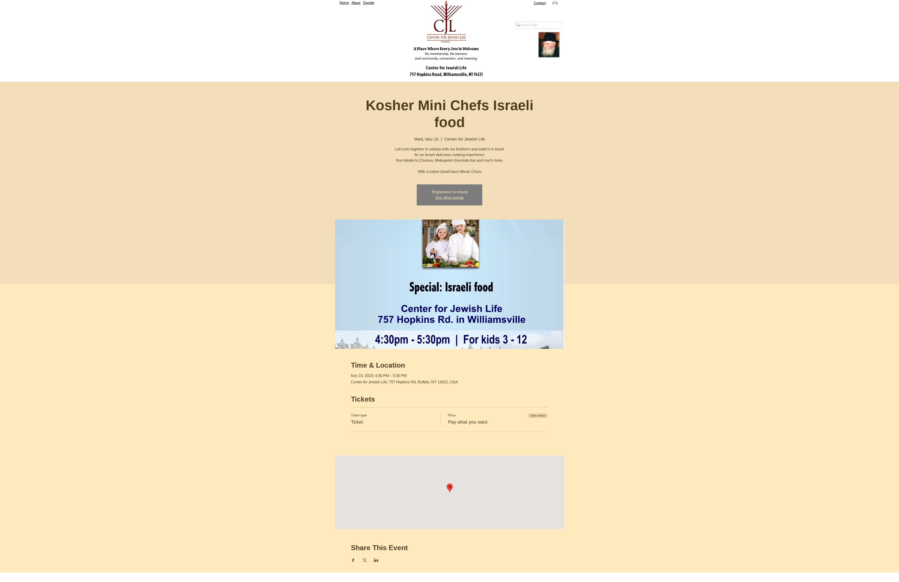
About (355, 3)
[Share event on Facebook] (353, 560)
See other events (449, 198)
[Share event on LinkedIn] (376, 560)
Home (344, 3)
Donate (368, 3)
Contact (540, 3)
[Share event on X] (364, 560)
